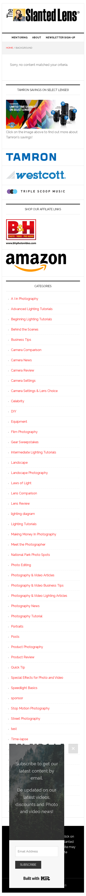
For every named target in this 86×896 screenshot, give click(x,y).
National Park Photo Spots (30, 555)
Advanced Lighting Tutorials (32, 309)
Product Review (22, 657)
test (14, 729)
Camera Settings (23, 381)
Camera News (21, 360)
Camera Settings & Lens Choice (34, 391)
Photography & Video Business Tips (37, 585)
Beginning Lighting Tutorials (31, 319)
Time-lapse (19, 739)
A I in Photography (24, 299)
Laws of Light (21, 483)
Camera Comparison (26, 350)
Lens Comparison (24, 493)
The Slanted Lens (43, 16)
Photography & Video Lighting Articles (39, 596)
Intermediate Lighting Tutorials (33, 452)
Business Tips (21, 340)
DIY (13, 411)
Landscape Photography (29, 473)
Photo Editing (21, 565)
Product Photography (27, 647)
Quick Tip (18, 667)
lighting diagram (23, 514)
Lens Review (20, 503)
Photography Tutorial (26, 616)
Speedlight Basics (24, 688)
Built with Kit (36, 878)
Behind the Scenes (24, 329)
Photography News (25, 606)
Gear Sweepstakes (25, 442)
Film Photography (24, 432)
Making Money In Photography (33, 534)
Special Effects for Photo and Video (37, 678)
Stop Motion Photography (30, 708)
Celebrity (17, 401)
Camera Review (22, 370)
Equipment (19, 422)
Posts (15, 637)
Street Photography (25, 718)
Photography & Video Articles (32, 575)
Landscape (19, 462)
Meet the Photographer (28, 544)
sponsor (17, 698)
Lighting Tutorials (24, 524)
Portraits (17, 626)
